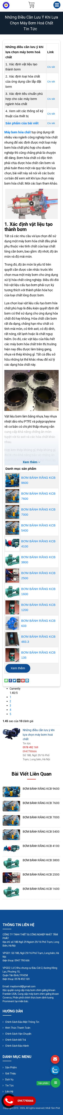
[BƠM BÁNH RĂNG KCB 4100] (12, 544)
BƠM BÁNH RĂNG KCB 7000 (41, 817)
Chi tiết (51, 67)
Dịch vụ (9, 1079)
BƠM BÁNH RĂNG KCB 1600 (41, 889)
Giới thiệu (10, 1073)
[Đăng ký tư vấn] (55, 1059)
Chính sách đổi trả (15, 1039)
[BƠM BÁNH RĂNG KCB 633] (12, 623)
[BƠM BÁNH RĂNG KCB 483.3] (12, 639)
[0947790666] (55, 1070)
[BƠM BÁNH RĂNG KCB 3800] (12, 560)
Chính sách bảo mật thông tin (22, 1022)
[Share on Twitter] (14, 680)
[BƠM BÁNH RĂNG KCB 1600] (12, 591)
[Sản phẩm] (55, 1083)
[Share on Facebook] (10, 680)
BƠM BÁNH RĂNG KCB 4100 (41, 846)
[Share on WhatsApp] (6, 680)
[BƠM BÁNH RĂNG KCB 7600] (12, 496)
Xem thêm (18, 668)
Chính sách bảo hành (17, 1045)
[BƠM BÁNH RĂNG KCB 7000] (12, 512)
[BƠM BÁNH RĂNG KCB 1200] (12, 607)
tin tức (30, 29)
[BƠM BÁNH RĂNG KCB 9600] (12, 480)
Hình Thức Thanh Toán (17, 1027)
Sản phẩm (11, 1067)
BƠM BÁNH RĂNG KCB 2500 (41, 874)
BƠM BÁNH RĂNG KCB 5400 (41, 831)
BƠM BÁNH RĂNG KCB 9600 (41, 788)
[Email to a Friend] (18, 680)
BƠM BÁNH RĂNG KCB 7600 (41, 803)
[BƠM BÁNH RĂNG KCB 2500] (12, 576)
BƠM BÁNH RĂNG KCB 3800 (41, 860)
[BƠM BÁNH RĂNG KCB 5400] (12, 528)
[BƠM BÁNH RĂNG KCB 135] (12, 655)
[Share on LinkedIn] (27, 680)
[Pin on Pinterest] (23, 680)
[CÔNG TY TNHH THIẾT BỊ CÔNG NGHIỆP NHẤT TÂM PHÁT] (6, 5)
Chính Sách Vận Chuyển (18, 1033)
